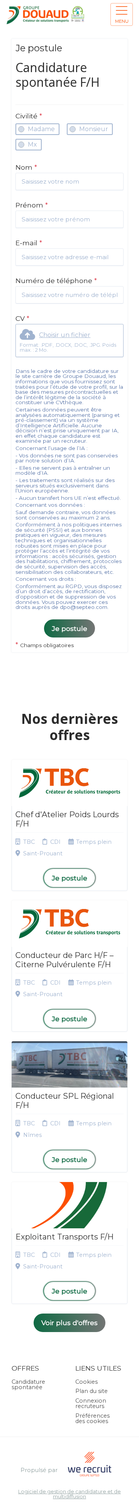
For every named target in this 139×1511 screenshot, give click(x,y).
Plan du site (91, 1391)
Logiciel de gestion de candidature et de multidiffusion (69, 1494)
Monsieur (93, 129)
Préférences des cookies (92, 1418)
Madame (41, 129)
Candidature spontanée (28, 1384)
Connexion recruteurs (90, 1403)
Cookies (86, 1381)
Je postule (69, 628)
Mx (32, 144)
